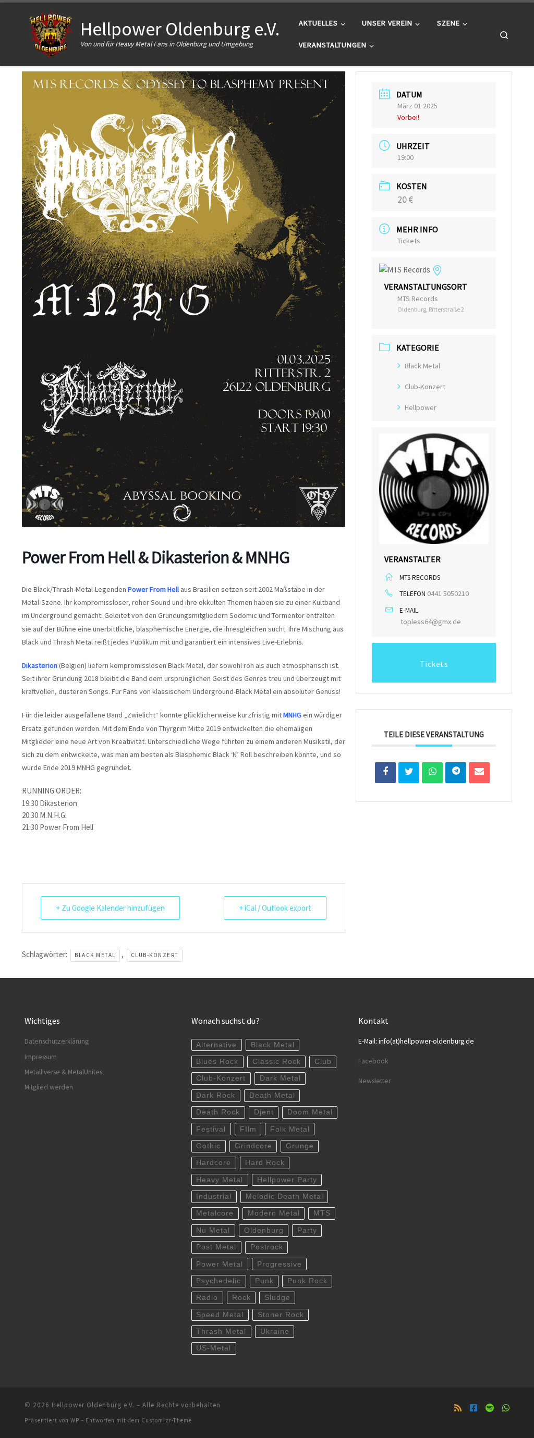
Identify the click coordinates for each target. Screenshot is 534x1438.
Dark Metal (280, 1078)
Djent (264, 1112)
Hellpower (420, 407)
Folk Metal (290, 1129)
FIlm (248, 1129)
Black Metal (95, 955)
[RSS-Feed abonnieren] (458, 1408)
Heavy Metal (219, 1180)
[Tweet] (408, 772)
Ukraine (274, 1331)
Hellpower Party (287, 1180)
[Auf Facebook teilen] (385, 772)
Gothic (208, 1146)
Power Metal (219, 1264)
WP (74, 1420)
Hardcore (213, 1163)
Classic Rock (276, 1061)
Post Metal (216, 1247)
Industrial (214, 1196)
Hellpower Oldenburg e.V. (93, 1404)
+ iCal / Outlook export (275, 908)
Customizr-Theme (166, 1420)
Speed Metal (220, 1315)
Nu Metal (213, 1230)
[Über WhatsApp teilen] (432, 772)
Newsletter (374, 1080)
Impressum (41, 1056)
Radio (207, 1297)
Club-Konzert (154, 955)
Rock (241, 1297)
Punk (264, 1281)
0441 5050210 (448, 593)
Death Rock (218, 1112)
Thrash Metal (221, 1331)
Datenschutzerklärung (57, 1041)
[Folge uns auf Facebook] (473, 1408)
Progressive (279, 1264)
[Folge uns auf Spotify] (490, 1408)
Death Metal (272, 1095)
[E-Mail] (479, 772)
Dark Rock (215, 1095)
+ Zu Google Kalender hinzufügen (110, 908)
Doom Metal (310, 1112)
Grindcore (253, 1146)
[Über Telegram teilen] (455, 772)
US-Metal (213, 1348)
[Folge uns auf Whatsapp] (505, 1408)
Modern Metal (274, 1213)
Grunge (300, 1146)
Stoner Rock (281, 1315)
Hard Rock (265, 1163)
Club (323, 1061)
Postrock (266, 1247)
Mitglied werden (49, 1087)
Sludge (277, 1297)
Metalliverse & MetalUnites (63, 1072)
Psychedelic (218, 1281)
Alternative (216, 1045)
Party (307, 1230)
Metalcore (215, 1213)
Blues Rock (217, 1061)
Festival (211, 1129)
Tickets (408, 240)
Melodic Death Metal (284, 1196)
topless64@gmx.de (430, 621)
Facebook (373, 1061)
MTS (322, 1213)
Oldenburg (264, 1230)
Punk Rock (307, 1281)
